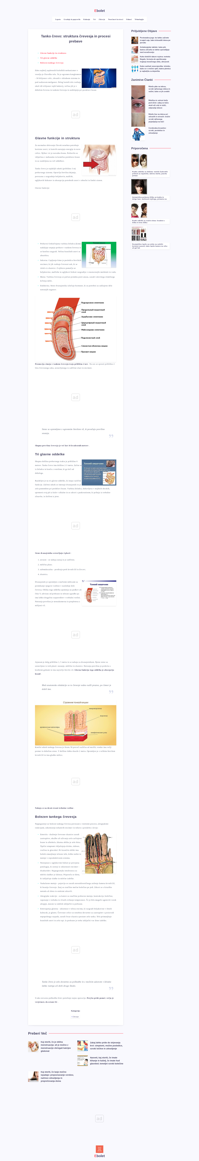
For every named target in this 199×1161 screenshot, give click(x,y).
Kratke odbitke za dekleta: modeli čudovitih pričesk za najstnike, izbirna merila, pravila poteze (150, 174)
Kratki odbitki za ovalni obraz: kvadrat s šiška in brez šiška (148, 221)
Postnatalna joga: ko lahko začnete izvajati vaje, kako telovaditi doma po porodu (155, 40)
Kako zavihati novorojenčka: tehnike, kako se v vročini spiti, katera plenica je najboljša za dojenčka (155, 68)
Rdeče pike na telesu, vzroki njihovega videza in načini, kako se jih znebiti (159, 89)
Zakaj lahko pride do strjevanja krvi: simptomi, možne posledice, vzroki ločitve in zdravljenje (106, 1045)
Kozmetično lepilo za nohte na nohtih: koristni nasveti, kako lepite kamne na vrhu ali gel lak (149, 246)
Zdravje (76, 1017)
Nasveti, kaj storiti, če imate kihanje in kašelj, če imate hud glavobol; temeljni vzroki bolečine (106, 1060)
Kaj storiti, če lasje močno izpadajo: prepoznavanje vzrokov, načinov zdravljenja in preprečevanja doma (57, 1076)
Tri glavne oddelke (48, 58)
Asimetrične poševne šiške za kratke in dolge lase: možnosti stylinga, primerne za (149, 198)
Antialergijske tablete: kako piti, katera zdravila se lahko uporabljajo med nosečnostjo (154, 49)
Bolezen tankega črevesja (51, 63)
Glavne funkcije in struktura (53, 53)
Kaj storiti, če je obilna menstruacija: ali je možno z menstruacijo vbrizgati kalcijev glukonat (56, 1046)
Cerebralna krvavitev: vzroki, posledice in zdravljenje (157, 130)
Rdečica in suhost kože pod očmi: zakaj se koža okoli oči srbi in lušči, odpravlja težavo (158, 104)
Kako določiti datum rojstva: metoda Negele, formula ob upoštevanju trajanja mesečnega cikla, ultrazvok (155, 59)
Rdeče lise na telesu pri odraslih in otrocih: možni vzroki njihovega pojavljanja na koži (159, 118)
